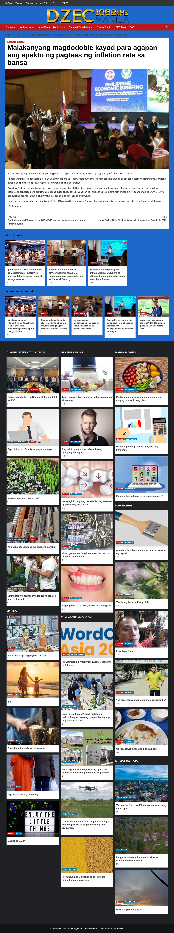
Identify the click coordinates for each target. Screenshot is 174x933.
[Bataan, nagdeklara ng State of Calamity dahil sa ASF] (32, 375)
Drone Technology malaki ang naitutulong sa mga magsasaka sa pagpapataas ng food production (86, 824)
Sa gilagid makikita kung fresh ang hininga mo (87, 605)
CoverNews (104, 928)
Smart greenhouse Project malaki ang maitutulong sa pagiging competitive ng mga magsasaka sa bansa (86, 717)
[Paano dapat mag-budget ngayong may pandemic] (141, 425)
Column (56, 3)
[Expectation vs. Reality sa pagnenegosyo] (32, 427)
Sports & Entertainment (81, 27)
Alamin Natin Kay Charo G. (17, 389)
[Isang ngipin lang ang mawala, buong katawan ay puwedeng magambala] (87, 479)
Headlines (11, 42)
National (21, 42)
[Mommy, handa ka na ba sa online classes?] (141, 474)
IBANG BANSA (79, 313)
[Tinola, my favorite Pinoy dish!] (141, 580)
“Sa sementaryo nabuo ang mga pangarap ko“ (141, 700)
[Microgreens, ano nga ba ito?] (32, 476)
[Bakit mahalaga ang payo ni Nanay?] (32, 634)
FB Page (8, 3)
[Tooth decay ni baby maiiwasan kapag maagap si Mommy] (87, 375)
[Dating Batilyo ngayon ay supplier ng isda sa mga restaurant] (32, 574)
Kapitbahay (129, 542)
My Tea (18, 648)
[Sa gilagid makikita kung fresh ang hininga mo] (87, 584)
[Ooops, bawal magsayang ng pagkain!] (141, 727)
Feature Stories (104, 27)
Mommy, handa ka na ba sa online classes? (139, 496)
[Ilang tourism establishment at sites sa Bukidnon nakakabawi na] (141, 835)
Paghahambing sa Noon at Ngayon (26, 748)
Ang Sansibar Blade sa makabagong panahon (31, 547)
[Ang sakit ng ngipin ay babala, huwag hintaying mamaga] (87, 427)
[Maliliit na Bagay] (32, 819)
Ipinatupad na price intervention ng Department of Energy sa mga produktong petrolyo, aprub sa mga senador (20, 326)
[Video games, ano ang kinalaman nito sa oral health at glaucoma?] (87, 532)
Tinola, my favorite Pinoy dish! (132, 602)
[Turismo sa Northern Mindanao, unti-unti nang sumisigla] (141, 783)
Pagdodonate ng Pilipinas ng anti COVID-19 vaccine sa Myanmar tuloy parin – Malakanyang (46, 220)
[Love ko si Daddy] (141, 629)
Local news (34, 389)
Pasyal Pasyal (122, 797)
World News (59, 27)
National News (27, 27)
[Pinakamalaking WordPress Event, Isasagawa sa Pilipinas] (87, 640)
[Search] (167, 27)
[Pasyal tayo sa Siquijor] (141, 888)
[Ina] (32, 680)
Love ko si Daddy (125, 651)
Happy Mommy (130, 389)
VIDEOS (65, 3)
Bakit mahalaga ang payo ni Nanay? (26, 655)
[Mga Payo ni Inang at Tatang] (32, 773)
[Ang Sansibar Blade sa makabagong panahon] (32, 525)
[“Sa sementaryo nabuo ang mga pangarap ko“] (141, 678)
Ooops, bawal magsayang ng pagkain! (136, 749)
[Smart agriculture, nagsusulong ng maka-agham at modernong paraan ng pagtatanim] (87, 747)
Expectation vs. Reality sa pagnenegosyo (29, 449)
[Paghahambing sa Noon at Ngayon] (32, 726)
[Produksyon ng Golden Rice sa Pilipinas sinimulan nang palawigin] (87, 855)
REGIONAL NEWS (125, 27)
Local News (44, 27)
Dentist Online (76, 389)
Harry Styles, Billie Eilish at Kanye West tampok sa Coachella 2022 (133, 219)
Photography (31, 3)
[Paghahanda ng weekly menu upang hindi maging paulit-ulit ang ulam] (141, 375)
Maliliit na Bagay (16, 841)
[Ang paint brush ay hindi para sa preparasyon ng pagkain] (141, 528)
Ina (9, 701)
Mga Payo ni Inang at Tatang (22, 794)
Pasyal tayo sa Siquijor (128, 909)
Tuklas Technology (77, 654)
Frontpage (10, 27)
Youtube (19, 3)
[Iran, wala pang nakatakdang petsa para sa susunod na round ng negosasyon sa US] (87, 306)
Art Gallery (44, 3)
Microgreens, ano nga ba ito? (23, 498)
